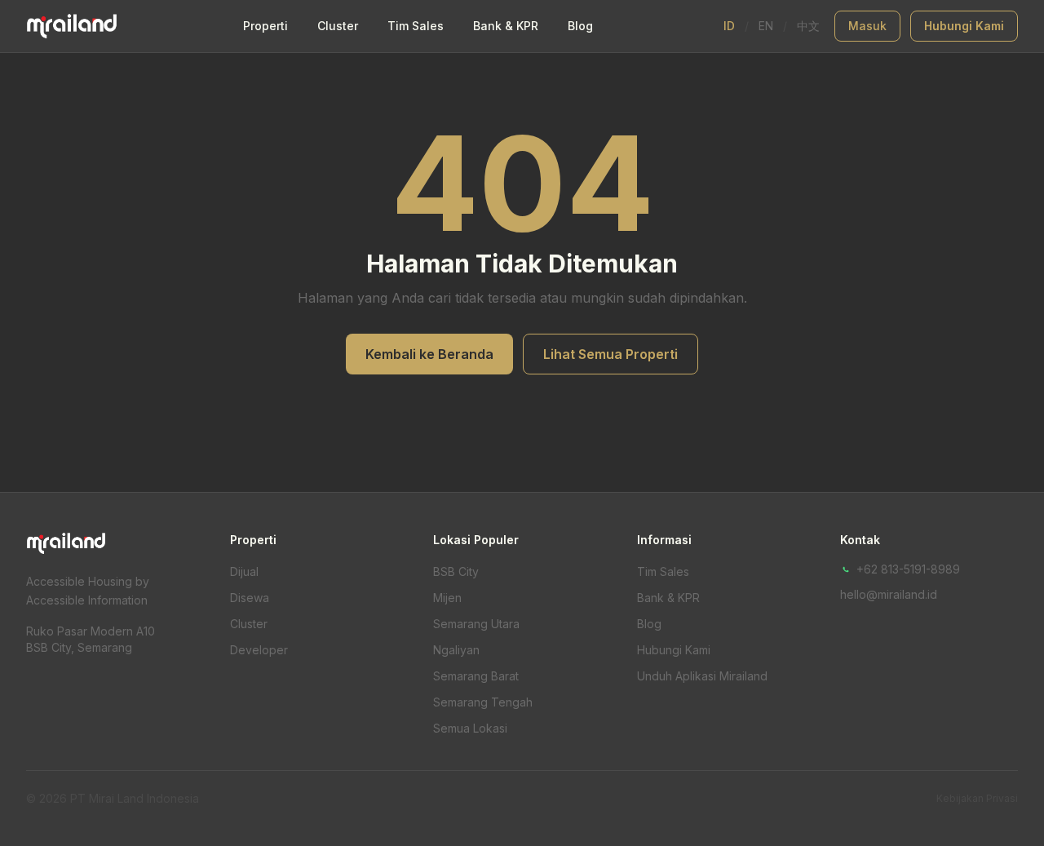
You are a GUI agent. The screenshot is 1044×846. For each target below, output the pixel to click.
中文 (808, 26)
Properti (265, 26)
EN (766, 26)
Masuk (867, 26)
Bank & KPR (505, 26)
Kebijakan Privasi (977, 798)
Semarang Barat (476, 676)
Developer (259, 650)
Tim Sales (415, 26)
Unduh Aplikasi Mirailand (702, 676)
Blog (580, 26)
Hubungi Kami (964, 26)
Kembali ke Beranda (429, 354)
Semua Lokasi (470, 728)
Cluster (337, 26)
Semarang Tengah (483, 702)
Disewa (249, 598)
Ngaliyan (456, 650)
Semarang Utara (476, 624)
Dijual (244, 571)
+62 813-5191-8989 (908, 569)
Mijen (447, 598)
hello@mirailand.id (888, 594)
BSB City (456, 571)
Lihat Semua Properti (610, 354)
